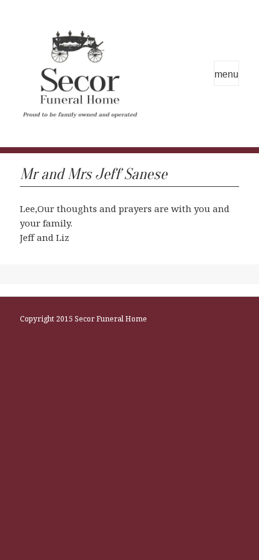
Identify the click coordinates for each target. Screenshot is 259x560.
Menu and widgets (226, 73)
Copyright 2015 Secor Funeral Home (83, 319)
